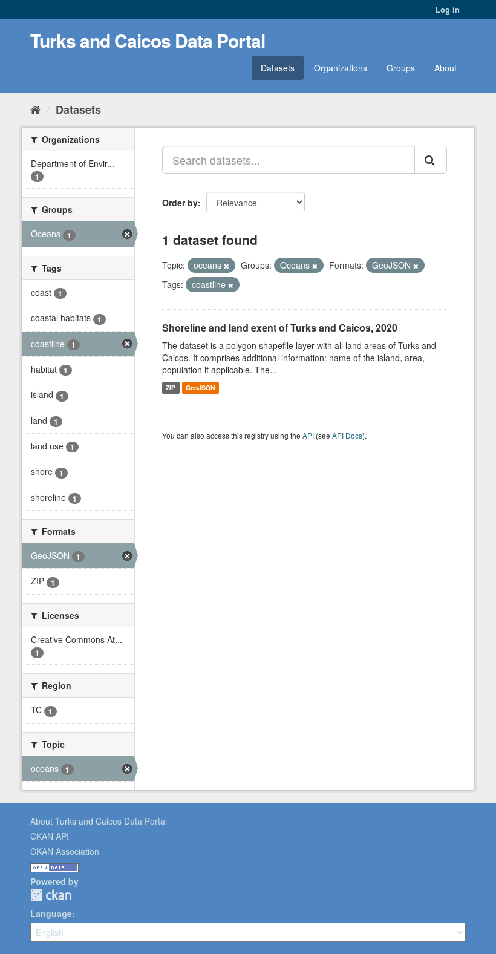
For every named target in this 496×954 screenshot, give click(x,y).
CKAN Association (64, 851)
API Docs (347, 435)
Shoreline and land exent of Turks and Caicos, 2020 (279, 328)
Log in (448, 9)
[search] (430, 160)
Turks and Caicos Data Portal (147, 40)
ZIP (170, 387)
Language (51, 913)
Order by (180, 203)
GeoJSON (200, 387)
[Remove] (226, 265)
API (308, 435)
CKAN (50, 895)
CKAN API (49, 836)
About (445, 68)
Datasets (278, 68)
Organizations (340, 68)
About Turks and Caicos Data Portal (98, 821)
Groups (401, 68)
